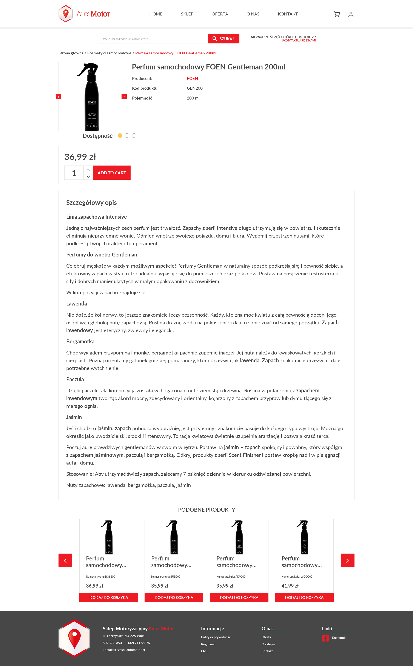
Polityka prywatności (216, 637)
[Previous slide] (58, 96)
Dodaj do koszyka (108, 597)
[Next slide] (124, 96)
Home (156, 14)
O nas (253, 14)
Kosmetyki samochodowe (109, 52)
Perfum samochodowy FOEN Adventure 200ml (238, 568)
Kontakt (288, 14)
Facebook (338, 637)
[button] (351, 13)
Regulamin (208, 644)
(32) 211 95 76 (139, 642)
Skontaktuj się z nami (299, 40)
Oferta (220, 14)
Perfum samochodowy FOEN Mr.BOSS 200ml (105, 568)
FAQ (204, 651)
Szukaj (227, 38)
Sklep (187, 14)
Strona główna (71, 52)
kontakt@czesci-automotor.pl (124, 649)
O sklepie (268, 644)
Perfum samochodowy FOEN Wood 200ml (299, 568)
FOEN (192, 78)
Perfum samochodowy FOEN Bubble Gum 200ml (169, 568)
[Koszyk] (337, 13)
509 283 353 (112, 642)
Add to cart (112, 173)
